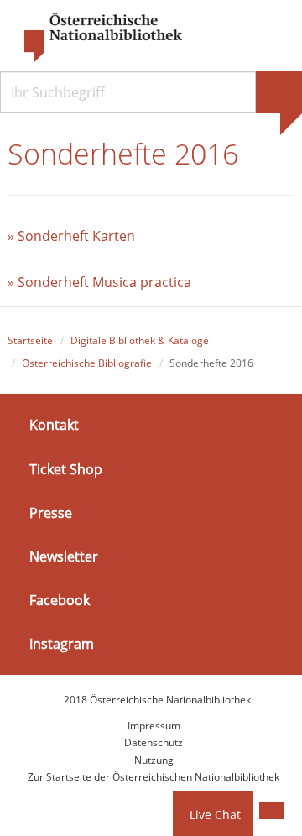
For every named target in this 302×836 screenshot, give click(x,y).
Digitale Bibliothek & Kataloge (139, 340)
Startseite (30, 340)
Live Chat (215, 815)
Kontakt (54, 424)
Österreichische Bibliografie (87, 363)
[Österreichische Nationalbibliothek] (95, 38)
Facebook (59, 600)
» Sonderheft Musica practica (99, 282)
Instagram (61, 644)
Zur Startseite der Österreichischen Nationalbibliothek (153, 777)
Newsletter (63, 556)
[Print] (271, 810)
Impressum (154, 725)
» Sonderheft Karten (71, 236)
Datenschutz (153, 742)
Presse (50, 513)
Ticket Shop (65, 468)
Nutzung (154, 760)
